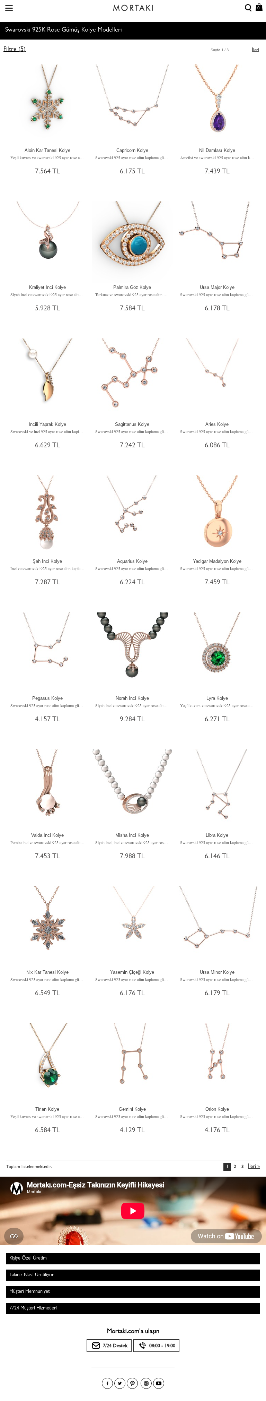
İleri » (254, 1167)
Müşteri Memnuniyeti (30, 1291)
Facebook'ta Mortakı (107, 1383)
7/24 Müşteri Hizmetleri (33, 1308)
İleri (255, 50)
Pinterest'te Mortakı (132, 1383)
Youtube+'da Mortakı (158, 1383)
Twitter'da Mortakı (119, 1383)
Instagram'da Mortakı (146, 1383)
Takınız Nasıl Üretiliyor (31, 1275)
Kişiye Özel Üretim (28, 1258)
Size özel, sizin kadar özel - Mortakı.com (133, 6)
